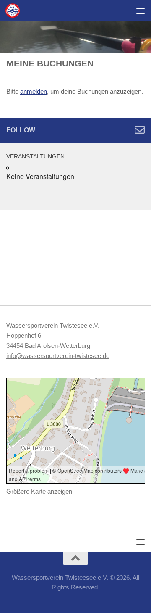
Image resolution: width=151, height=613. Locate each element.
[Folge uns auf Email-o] (140, 130)
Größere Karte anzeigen (39, 491)
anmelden (33, 91)
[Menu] (140, 10)
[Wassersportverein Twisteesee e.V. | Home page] (14, 10)
